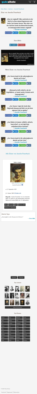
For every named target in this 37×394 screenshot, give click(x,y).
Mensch (18, 317)
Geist (24, 331)
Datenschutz (16, 392)
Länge (17, 340)
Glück (3, 326)
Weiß (10, 340)
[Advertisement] (18, 249)
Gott (17, 320)
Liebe (24, 317)
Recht (17, 331)
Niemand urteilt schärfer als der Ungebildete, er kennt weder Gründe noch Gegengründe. (20, 92)
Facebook (3, 392)
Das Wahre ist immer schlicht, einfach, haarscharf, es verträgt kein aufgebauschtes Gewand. (20, 124)
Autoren (14, 277)
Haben (10, 320)
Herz (10, 331)
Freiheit (18, 337)
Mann (6, 204)
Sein (10, 317)
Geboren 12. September (10, 207)
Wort (24, 337)
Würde (3, 334)
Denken (25, 340)
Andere (10, 323)
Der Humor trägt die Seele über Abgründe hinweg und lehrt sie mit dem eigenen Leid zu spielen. (20, 108)
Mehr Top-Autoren (17, 307)
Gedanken (11, 337)
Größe (24, 323)
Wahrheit (18, 323)
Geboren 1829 (21, 204)
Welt (3, 320)
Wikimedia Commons (19, 182)
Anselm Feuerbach (21, 29)
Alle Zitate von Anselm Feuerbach (18, 153)
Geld (3, 340)
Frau (24, 329)
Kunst (3, 337)
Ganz (17, 326)
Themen (21, 277)
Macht (25, 320)
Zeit (2, 323)
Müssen (18, 334)
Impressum (9, 392)
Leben (3, 317)
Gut (10, 326)
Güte (3, 329)
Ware (10, 334)
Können (11, 329)
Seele (3, 331)
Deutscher (11, 204)
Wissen (25, 334)
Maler (16, 204)
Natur (17, 329)
